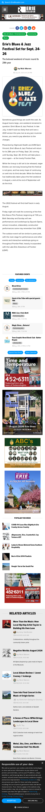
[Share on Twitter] (21, 28)
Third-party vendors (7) (29, 780)
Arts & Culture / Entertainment (14, 34)
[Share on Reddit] (33, 28)
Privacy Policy (18, 796)
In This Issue (37, 432)
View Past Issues (9, 432)
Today (12, 280)
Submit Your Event (15, 352)
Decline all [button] (33, 801)
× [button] (42, 763)
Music (6, 38)
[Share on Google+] (25, 28)
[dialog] (22, 786)
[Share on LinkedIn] (29, 28)
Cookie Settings (7, 796)
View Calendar (31, 352)
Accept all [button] (11, 801)
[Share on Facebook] (17, 28)
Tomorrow (20, 280)
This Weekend (30, 280)
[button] (22, 807)
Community (32, 34)
